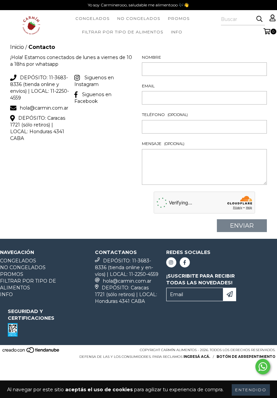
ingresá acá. (196, 356)
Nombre (151, 57)
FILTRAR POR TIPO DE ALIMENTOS (122, 31)
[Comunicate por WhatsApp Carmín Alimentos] (262, 366)
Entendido (251, 389)
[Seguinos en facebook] (185, 262)
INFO (176, 31)
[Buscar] (259, 19)
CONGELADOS (92, 18)
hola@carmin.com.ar (44, 108)
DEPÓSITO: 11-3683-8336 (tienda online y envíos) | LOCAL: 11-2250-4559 (126, 267)
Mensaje (163, 143)
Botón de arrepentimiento (246, 356)
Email (148, 85)
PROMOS (179, 18)
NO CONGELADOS (138, 18)
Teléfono (165, 114)
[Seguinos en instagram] (171, 262)
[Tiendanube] (31, 352)
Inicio (17, 47)
